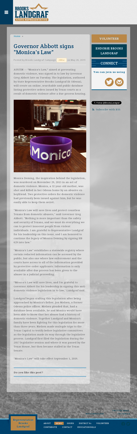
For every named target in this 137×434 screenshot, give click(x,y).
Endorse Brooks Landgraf (109, 50)
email (126, 411)
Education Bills (87, 427)
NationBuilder (95, 414)
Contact (67, 427)
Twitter (117, 411)
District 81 (85, 423)
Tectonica (123, 414)
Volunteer (109, 38)
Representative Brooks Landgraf (23, 423)
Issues (70, 423)
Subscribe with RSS (108, 109)
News (59, 423)
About (47, 423)
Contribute (50, 427)
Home (17, 36)
